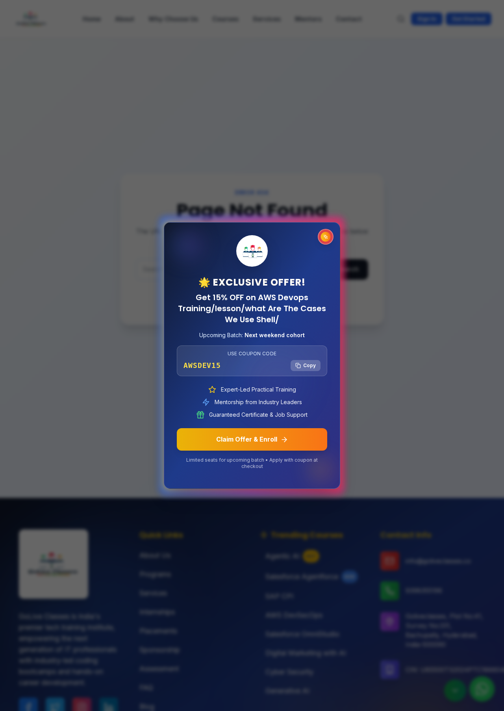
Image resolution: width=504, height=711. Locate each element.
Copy (309, 365)
